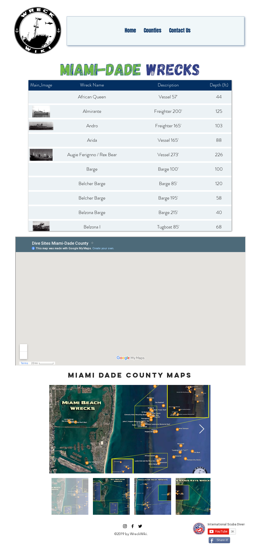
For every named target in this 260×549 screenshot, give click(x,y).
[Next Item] (202, 429)
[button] (152, 30)
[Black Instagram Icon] (124, 526)
